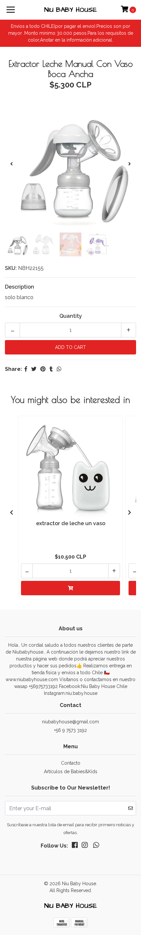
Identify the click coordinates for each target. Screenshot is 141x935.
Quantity (70, 316)
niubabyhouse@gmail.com (70, 721)
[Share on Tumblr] (51, 369)
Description (19, 287)
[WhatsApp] (95, 846)
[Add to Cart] (70, 588)
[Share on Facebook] (26, 369)
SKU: (11, 268)
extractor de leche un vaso (70, 523)
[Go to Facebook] (75, 846)
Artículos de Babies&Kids (70, 771)
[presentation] (11, 164)
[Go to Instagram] (85, 846)
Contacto (70, 763)
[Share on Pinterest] (43, 369)
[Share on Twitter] (33, 369)
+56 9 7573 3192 (70, 730)
